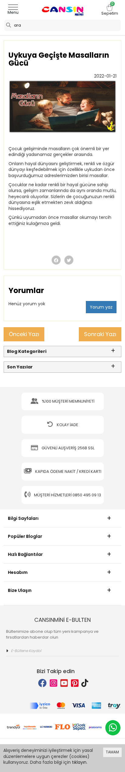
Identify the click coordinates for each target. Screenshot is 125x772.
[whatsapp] (112, 727)
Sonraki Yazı (100, 334)
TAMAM (112, 752)
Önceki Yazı (24, 334)
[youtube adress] (64, 683)
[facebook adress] (42, 683)
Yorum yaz (101, 307)
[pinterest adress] (75, 683)
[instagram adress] (53, 683)
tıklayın (79, 762)
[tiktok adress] (84, 683)
